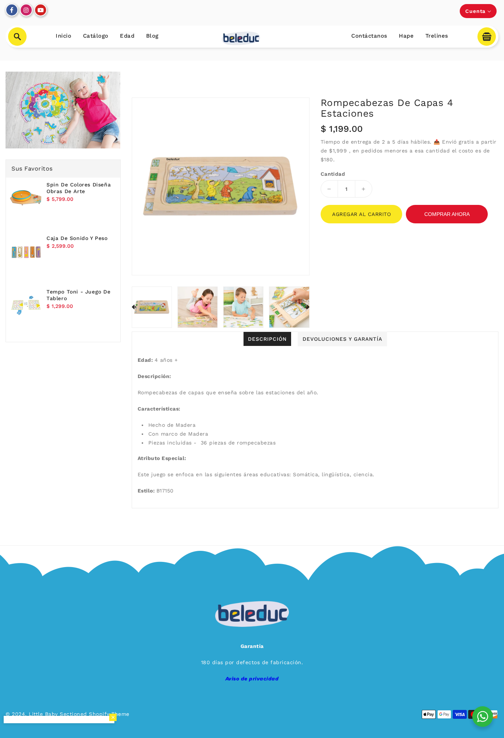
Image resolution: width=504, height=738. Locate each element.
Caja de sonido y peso (77, 238)
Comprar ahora (447, 214)
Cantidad (333, 173)
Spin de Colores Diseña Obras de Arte (78, 188)
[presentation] (134, 306)
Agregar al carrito (361, 214)
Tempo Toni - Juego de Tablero (78, 295)
